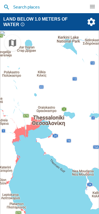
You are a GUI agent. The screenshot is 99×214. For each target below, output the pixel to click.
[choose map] (12, 43)
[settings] (90, 22)
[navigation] (92, 6)
